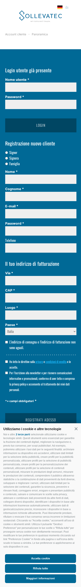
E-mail (10, 206)
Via (7, 273)
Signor (13, 152)
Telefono (10, 240)
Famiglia (14, 163)
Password (13, 97)
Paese (10, 325)
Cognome (13, 189)
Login (40, 125)
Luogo (10, 307)
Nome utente (16, 80)
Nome (10, 172)
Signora (14, 158)
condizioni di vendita (55, 362)
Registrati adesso (41, 419)
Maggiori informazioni (40, 578)
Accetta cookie (40, 558)
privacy (39, 362)
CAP (8, 290)
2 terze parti (23, 434)
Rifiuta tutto (40, 568)
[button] (76, 428)
